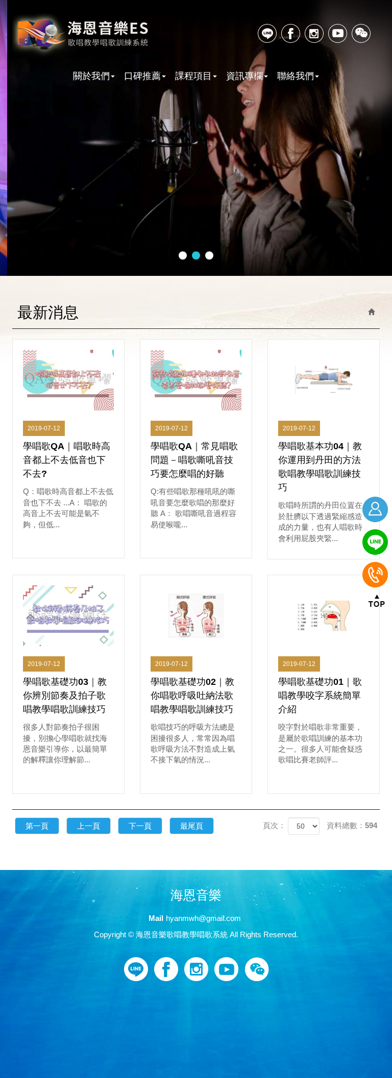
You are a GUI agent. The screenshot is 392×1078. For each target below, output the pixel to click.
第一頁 (37, 826)
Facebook (291, 33)
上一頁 (88, 826)
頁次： (274, 825)
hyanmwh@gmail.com (203, 918)
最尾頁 (191, 826)
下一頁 (140, 826)
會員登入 (376, 509)
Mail (156, 918)
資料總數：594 (352, 825)
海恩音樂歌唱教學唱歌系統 (82, 35)
